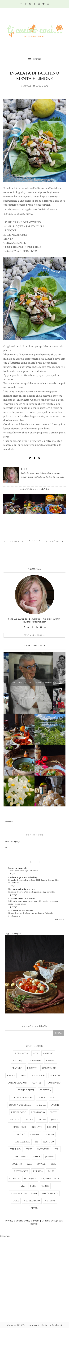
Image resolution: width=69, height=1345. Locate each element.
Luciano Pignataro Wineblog (23, 877)
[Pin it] (39, 458)
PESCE (36, 1156)
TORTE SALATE (50, 1193)
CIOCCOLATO (38, 1075)
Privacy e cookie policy (17, 1220)
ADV (35, 1053)
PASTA (29, 1149)
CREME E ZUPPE (25, 1090)
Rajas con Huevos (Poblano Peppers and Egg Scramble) (31, 891)
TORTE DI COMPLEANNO (24, 1193)
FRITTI (53, 1112)
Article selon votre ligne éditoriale (23, 870)
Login (36, 1220)
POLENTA (17, 1163)
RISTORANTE (21, 1171)
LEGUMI (51, 1127)
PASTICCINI (43, 1149)
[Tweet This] (30, 458)
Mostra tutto (59, 919)
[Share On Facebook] (34, 458)
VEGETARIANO (32, 1200)
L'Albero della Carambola (21, 898)
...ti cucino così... (33, 1325)
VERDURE (50, 1200)
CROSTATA (45, 1090)
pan (36, 1141)
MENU (36, 59)
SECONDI (14, 1178)
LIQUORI (49, 1134)
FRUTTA (14, 1119)
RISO (53, 1163)
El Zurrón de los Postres (20, 910)
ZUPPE (34, 1208)
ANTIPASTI (18, 1060)
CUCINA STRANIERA (22, 1097)
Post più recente (13, 541)
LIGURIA (34, 1134)
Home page (35, 540)
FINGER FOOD (18, 1112)
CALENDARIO (49, 1068)
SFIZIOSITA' (30, 1178)
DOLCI (53, 1097)
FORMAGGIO (38, 1112)
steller (22, 1186)
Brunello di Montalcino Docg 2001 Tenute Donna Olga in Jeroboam (33, 881)
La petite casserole (17, 868)
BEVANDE (17, 1068)
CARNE (11, 1075)
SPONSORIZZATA (50, 1178)
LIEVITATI (20, 1134)
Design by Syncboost (52, 1325)
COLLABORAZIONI (17, 1082)
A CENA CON (21, 1053)
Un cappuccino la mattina (21, 889)
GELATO (28, 1119)
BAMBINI (50, 1060)
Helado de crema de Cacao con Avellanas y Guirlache (30, 913)
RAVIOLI (41, 1163)
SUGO (33, 1186)
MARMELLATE (22, 1141)
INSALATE (36, 1127)
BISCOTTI (32, 1068)
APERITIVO (35, 1060)
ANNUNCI (48, 1053)
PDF (57, 1149)
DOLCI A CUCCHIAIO (20, 1105)
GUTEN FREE (19, 1127)
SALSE (51, 1171)
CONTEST (37, 1082)
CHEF (23, 1075)
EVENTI (55, 1105)
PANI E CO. (15, 1149)
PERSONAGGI (21, 1156)
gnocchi (54, 1119)
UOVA (16, 1200)
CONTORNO (54, 1082)
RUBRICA (38, 1171)
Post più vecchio (55, 541)
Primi (29, 1163)
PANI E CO (48, 1141)
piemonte (49, 1156)
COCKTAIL (55, 1075)
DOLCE (41, 1097)
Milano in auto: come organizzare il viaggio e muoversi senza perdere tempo (33, 902)
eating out (41, 1105)
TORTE (45, 1186)
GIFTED (42, 1119)
